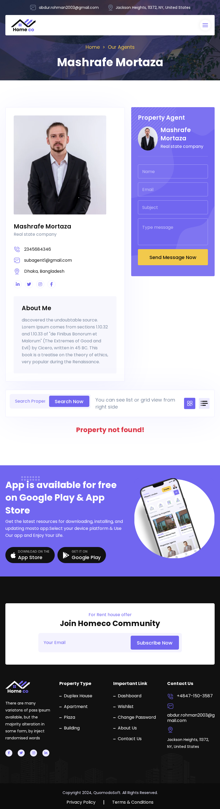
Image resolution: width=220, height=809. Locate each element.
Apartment (76, 706)
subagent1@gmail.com (48, 260)
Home (93, 47)
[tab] (189, 403)
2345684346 (37, 249)
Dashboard (129, 696)
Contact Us (130, 738)
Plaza (69, 717)
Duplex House (78, 696)
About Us (127, 728)
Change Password (137, 717)
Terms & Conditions (132, 802)
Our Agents (121, 47)
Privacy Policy (81, 802)
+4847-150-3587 (195, 696)
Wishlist (126, 706)
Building (72, 728)
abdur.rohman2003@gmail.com (191, 718)
